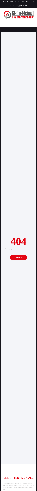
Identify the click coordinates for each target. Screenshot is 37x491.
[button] (18, 24)
